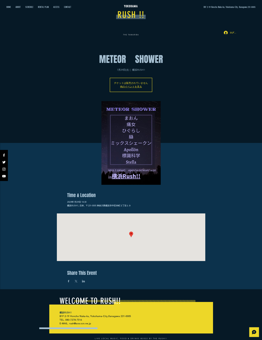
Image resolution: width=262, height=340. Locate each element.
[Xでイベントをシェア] (76, 281)
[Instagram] (4, 169)
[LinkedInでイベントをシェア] (83, 281)
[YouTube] (4, 176)
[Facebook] (4, 155)
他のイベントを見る (131, 86)
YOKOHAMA (131, 6)
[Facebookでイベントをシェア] (68, 281)
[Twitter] (4, 162)
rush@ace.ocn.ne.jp (80, 323)
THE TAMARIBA (131, 35)
